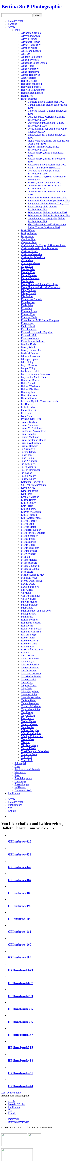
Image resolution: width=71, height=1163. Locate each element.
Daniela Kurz (28, 272)
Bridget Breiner (29, 233)
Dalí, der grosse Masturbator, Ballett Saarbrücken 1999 (46, 118)
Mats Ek (25, 556)
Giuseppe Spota (29, 359)
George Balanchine (31, 350)
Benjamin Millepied (31, 83)
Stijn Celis (26, 688)
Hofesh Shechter (29, 398)
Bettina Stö (31, 6)
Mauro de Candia (30, 568)
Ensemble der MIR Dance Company (40, 320)
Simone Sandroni (30, 667)
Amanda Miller (29, 47)
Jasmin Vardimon (30, 437)
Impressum (13, 1118)
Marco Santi (27, 523)
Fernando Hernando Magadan (37, 332)
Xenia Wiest (27, 739)
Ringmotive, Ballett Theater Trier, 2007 (48, 203)
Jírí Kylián (26, 472)
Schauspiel (20, 763)
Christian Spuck (29, 251)
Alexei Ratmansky (30, 44)
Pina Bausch (27, 616)
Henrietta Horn (29, 395)
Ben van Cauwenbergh (33, 89)
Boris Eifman (28, 230)
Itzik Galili (26, 413)
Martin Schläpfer (30, 547)
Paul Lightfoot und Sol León (36, 610)
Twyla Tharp (28, 715)
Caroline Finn (28, 239)
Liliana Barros (28, 499)
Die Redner (27, 296)
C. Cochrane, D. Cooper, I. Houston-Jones (43, 245)
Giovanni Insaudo (30, 356)
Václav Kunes (28, 721)
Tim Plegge (27, 712)
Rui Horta (26, 652)
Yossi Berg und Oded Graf (35, 751)
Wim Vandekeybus (31, 733)
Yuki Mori (26, 757)
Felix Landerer (28, 329)
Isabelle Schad (28, 407)
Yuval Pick (27, 760)
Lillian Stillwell (29, 502)
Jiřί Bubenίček (28, 464)
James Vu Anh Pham (32, 428)
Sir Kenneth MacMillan (33, 484)
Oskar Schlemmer (30, 595)
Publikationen (15, 804)
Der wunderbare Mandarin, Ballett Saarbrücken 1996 (46, 124)
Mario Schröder (29, 535)
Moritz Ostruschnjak (31, 580)
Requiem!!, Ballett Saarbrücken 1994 (47, 197)
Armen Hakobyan (30, 74)
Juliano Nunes (28, 478)
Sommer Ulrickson (31, 673)
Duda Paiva (27, 305)
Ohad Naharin (28, 598)
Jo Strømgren (28, 449)
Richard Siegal (28, 634)
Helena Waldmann (30, 386)
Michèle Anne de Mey (32, 574)
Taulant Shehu (28, 700)
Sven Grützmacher (31, 697)
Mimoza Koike (29, 577)
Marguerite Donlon (31, 529)
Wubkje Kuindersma (32, 736)
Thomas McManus (31, 706)
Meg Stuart (27, 571)
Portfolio (12, 23)
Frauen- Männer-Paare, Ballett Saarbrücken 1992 (43, 148)
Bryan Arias (27, 236)
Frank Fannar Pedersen (33, 341)
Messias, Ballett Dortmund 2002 (44, 182)
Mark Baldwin (28, 541)
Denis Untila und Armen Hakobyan (39, 284)
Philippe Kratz (28, 613)
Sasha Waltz (27, 655)
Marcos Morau (28, 526)
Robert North (28, 637)
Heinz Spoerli (28, 383)
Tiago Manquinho (30, 709)
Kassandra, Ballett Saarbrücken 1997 (47, 164)
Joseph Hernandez (30, 469)
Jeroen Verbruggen (31, 443)
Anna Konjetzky (29, 68)
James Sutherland (30, 425)
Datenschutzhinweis (18, 1121)
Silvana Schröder (30, 664)
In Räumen (20, 787)
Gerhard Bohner (29, 353)
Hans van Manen (30, 380)
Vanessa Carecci (29, 724)
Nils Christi (27, 589)
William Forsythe (30, 730)
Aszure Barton (28, 77)
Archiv (11, 26)
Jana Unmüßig (28, 434)
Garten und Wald (23, 790)
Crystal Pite (27, 266)
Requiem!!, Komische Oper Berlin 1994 (49, 200)
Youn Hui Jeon (29, 754)
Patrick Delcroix (29, 604)
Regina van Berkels (31, 628)
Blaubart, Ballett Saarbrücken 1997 (46, 101)
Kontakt (12, 810)
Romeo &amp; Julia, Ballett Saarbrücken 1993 (42, 208)
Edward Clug (28, 314)
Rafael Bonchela (29, 619)
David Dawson (29, 275)
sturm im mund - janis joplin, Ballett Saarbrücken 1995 (46, 220)
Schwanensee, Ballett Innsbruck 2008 (47, 212)
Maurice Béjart (29, 562)
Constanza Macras (30, 263)
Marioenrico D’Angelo (33, 532)
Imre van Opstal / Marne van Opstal (39, 401)
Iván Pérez (26, 416)
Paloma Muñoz (29, 601)
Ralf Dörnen (27, 625)
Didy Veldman (28, 290)
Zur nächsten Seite (11, 1092)
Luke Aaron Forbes (31, 517)
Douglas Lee (28, 302)
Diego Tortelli (28, 293)
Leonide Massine (30, 496)
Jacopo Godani (29, 422)
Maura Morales (29, 559)
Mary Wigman (28, 553)
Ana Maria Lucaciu (31, 50)
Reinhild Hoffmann (31, 631)
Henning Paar (28, 392)
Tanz (17, 29)
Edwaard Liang (29, 311)
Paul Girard (27, 607)
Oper (17, 766)
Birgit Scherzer (29, 98)
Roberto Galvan (29, 640)
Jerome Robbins (29, 446)
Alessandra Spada (30, 35)
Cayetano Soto (28, 242)
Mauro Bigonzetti (30, 565)
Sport (17, 775)
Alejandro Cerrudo (31, 32)
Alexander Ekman (30, 41)
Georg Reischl (28, 347)
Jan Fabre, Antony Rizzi (33, 431)
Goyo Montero (29, 365)
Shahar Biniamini (30, 658)
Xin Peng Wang (29, 745)
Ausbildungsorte (23, 778)
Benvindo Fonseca (31, 86)
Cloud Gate (27, 260)
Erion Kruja (27, 323)
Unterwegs (20, 781)
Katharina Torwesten (32, 481)
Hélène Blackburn (30, 389)
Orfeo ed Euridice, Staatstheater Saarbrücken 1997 (44, 187)
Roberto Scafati (29, 643)
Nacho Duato (28, 583)
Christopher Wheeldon (33, 257)
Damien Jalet (28, 269)
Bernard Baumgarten (32, 92)
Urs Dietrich (27, 718)
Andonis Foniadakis (31, 56)
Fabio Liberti (28, 326)
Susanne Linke (29, 694)
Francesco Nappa (30, 338)
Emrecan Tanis (29, 317)
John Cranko (28, 458)
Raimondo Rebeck (31, 622)
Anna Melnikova (30, 71)
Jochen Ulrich (28, 452)
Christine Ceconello (31, 254)
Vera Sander (27, 727)
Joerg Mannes (28, 466)
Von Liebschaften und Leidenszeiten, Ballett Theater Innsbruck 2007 (47, 226)
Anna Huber (27, 65)
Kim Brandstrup (29, 490)
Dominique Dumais (31, 299)
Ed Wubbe (26, 308)
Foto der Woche (16, 20)
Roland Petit (27, 646)
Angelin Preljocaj (30, 59)
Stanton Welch (28, 679)
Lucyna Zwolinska (31, 511)
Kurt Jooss (26, 493)
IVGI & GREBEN (31, 419)
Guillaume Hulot (30, 371)
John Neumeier (29, 461)
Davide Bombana (30, 278)
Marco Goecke (29, 520)
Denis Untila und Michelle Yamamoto (40, 287)
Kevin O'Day (28, 487)
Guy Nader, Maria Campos (35, 377)
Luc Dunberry (28, 508)
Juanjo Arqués (28, 475)
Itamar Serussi (28, 410)
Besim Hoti (27, 95)
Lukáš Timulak (29, 514)
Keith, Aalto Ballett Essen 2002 (44, 167)
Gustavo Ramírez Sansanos (35, 374)
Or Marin (26, 592)
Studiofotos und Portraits (27, 769)
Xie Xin (25, 742)
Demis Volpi (27, 281)
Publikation (14, 793)
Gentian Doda (28, 344)
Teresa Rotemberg (30, 703)
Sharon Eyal (27, 661)
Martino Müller (29, 550)
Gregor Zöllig (28, 368)
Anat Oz (25, 53)
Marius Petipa (28, 538)
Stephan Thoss (28, 685)
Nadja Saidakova (30, 586)
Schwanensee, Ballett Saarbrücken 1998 (49, 215)
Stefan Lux (27, 682)
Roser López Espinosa (33, 649)
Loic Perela (27, 505)
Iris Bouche (27, 404)
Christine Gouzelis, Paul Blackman (39, 248)
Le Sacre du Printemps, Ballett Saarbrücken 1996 (43, 172)
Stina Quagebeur (30, 691)
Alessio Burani (29, 38)
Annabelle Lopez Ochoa (34, 62)
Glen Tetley (27, 362)
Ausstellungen (22, 784)
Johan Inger (27, 455)
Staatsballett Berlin (31, 676)
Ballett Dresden (29, 80)
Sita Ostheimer (28, 670)
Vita (10, 807)
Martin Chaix (28, 544)
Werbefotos (20, 772)
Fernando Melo (29, 335)
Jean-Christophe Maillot (33, 440)
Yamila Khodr (28, 748)
